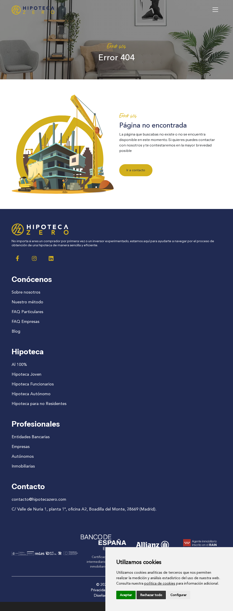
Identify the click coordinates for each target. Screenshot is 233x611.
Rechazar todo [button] (151, 595)
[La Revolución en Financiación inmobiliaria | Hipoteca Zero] (33, 10)
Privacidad (99, 590)
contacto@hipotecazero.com (39, 499)
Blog (16, 331)
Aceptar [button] (126, 595)
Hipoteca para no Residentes (39, 403)
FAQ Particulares (27, 311)
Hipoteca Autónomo (31, 393)
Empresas (21, 446)
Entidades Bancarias (31, 436)
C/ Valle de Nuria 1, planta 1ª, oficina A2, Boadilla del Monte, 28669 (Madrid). (84, 509)
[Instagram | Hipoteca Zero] (34, 258)
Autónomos (23, 456)
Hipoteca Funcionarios (33, 384)
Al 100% (19, 364)
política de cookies (159, 583)
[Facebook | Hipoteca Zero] (17, 258)
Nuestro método (27, 301)
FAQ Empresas (25, 321)
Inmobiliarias (23, 466)
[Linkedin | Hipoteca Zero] (51, 258)
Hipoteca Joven (26, 374)
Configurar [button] (178, 595)
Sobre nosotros (26, 292)
